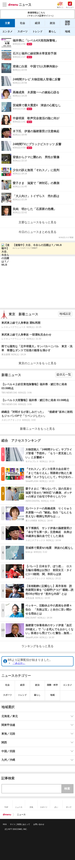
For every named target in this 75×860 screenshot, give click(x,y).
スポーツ (22, 31)
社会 (22, 23)
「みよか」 (19, 663)
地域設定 (65, 313)
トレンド (37, 31)
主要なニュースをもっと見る (37, 222)
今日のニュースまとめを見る (37, 231)
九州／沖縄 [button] (8, 759)
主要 (7, 23)
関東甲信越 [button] (8, 724)
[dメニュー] (7, 814)
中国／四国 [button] (8, 751)
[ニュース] (19, 5)
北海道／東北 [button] (9, 716)
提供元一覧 (63, 374)
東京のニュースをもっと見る (37, 363)
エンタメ (7, 31)
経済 (37, 23)
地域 (67, 31)
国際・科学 (52, 685)
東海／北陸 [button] (8, 733)
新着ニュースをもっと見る (37, 428)
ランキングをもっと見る (37, 646)
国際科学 (67, 23)
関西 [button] (4, 742)
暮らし (52, 31)
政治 (52, 23)
